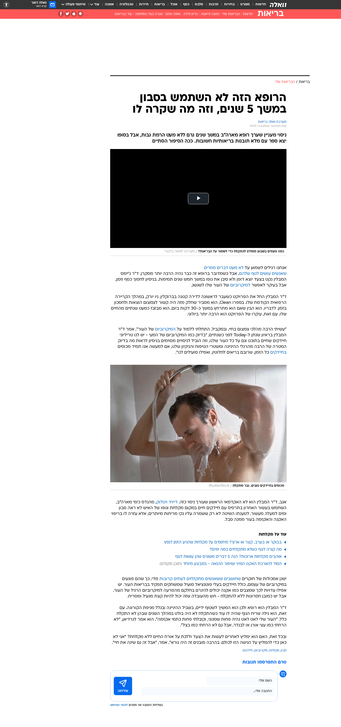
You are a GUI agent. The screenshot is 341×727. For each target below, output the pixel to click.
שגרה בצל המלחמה (149, 14)
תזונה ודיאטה (210, 14)
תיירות (144, 4)
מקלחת (274, 650)
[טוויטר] (67, 14)
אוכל (173, 4)
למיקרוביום (240, 285)
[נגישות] (6, 5)
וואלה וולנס (173, 14)
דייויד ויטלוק (167, 502)
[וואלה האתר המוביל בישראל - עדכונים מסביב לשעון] (278, 4)
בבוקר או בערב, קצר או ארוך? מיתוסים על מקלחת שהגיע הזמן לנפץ (223, 542)
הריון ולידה (190, 14)
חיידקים (248, 650)
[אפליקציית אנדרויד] (80, 14)
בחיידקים (278, 352)
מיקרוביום (261, 650)
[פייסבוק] (61, 14)
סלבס (199, 4)
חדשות (260, 4)
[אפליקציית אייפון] (74, 14)
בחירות (229, 4)
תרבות (214, 4)
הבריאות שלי (231, 14)
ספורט (245, 4)
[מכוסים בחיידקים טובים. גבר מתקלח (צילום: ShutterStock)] (198, 427)
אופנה (109, 4)
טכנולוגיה (126, 4)
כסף (186, 4)
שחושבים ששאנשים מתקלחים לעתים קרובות (200, 579)
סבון (283, 650)
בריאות (159, 4)
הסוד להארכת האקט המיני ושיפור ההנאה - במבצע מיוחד (232, 564)
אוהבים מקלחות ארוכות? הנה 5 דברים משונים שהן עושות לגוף (228, 557)
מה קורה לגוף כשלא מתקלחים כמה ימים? (245, 550)
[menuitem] (258, 4)
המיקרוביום (165, 329)
